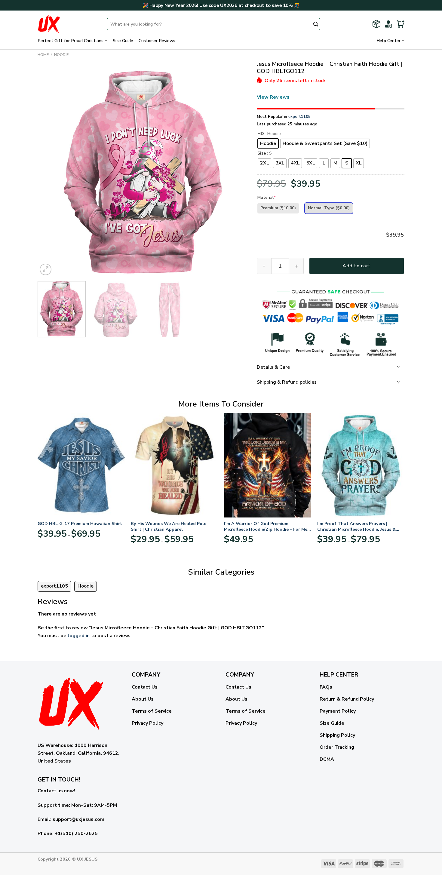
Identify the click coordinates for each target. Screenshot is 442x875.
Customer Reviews (157, 41)
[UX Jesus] (68, 24)
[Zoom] (45, 269)
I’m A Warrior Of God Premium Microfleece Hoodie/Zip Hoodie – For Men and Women (267, 526)
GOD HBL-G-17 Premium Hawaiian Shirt (80, 524)
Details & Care (273, 367)
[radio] (268, 143)
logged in (79, 635)
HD (260, 134)
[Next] (236, 172)
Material (266, 197)
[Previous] (49, 172)
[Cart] (400, 24)
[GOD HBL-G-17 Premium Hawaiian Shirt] (81, 465)
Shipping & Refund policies (287, 382)
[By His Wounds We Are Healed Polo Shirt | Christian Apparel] (174, 465)
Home (43, 54)
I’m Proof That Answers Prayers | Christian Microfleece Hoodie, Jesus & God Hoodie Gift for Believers (356, 526)
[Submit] (316, 25)
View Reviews (273, 97)
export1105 (299, 116)
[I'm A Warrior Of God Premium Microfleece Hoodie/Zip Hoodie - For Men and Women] (267, 465)
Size (261, 153)
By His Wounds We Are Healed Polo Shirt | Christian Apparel (169, 526)
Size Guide (123, 41)
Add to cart (356, 265)
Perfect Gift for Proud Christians (70, 41)
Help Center (388, 41)
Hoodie (61, 54)
